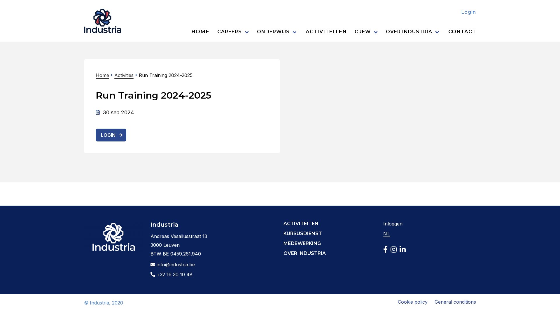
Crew (363, 31)
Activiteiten (326, 31)
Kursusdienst (303, 233)
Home (200, 31)
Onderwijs (273, 31)
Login (468, 12)
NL (386, 234)
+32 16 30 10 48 (173, 274)
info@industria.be (175, 264)
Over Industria (409, 31)
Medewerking (302, 243)
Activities (124, 75)
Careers (229, 31)
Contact (462, 31)
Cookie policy (413, 302)
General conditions (455, 302)
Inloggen (392, 224)
